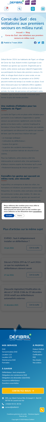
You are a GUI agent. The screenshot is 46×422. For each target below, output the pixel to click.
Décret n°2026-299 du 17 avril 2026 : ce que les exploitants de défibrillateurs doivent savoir (23, 265)
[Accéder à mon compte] (33, 9)
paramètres (37, 211)
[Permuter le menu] (43, 9)
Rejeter (19, 215)
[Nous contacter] (42, 409)
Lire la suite (34, 247)
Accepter (9, 215)
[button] (20, 9)
